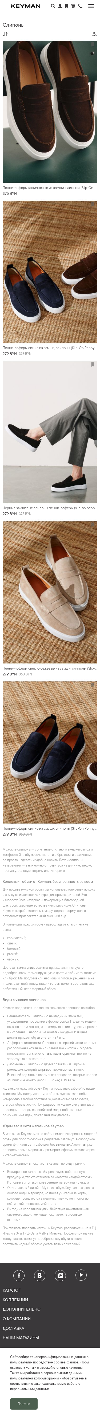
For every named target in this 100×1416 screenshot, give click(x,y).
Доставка (13, 1328)
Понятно (24, 1404)
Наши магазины (21, 1337)
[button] (80, 6)
